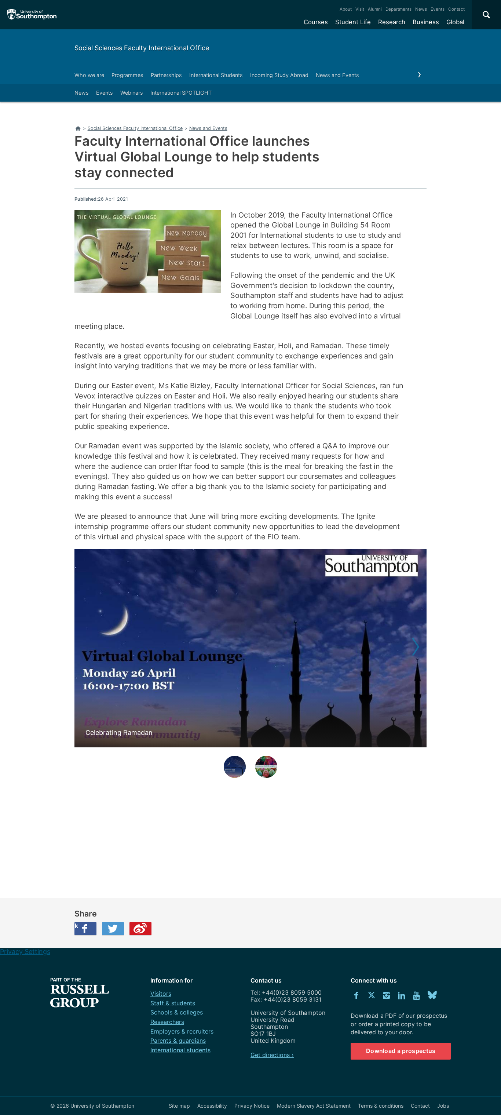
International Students (216, 75)
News (421, 9)
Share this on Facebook (76, 925)
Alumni (375, 9)
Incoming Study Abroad (279, 75)
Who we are (89, 75)
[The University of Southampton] (32, 14)
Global (455, 22)
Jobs (443, 1106)
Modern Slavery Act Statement (314, 1106)
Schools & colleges (176, 1012)
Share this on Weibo (140, 928)
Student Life (353, 22)
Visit (359, 9)
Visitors (160, 993)
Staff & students (172, 1003)
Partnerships (166, 75)
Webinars (131, 93)
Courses (316, 22)
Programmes (127, 75)
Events (438, 9)
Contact (456, 9)
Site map (179, 1106)
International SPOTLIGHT (181, 93)
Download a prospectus (401, 1050)
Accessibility (212, 1106)
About (346, 9)
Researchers (167, 1021)
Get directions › (272, 1054)
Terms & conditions (380, 1106)
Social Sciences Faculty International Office (141, 48)
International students (180, 1050)
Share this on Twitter (113, 928)
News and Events (337, 75)
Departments (398, 9)
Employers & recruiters (181, 1031)
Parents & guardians (178, 1040)
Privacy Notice (252, 1106)
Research (391, 22)
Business (426, 22)
